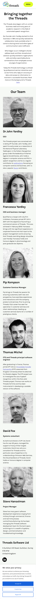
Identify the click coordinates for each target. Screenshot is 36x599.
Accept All (18, 584)
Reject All (18, 594)
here (18, 82)
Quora (16, 168)
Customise (18, 589)
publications (18, 163)
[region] (18, 581)
